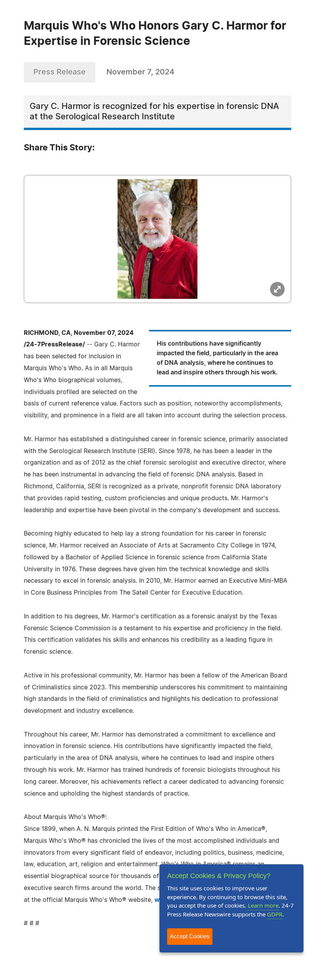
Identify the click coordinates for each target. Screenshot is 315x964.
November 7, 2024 (140, 72)
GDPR (274, 914)
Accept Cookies (190, 936)
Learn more (263, 905)
